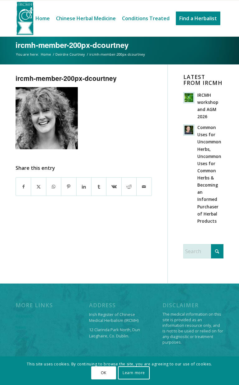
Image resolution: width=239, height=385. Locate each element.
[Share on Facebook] (23, 187)
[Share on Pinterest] (68, 187)
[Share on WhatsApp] (53, 187)
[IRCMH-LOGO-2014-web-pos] (25, 18)
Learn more (134, 372)
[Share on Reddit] (129, 187)
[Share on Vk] (113, 187)
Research (25, 316)
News (21, 327)
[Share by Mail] (144, 187)
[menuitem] (42, 18)
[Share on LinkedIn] (84, 187)
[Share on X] (38, 187)
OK (103, 372)
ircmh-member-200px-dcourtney (72, 44)
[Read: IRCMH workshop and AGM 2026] (188, 97)
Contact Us (26, 338)
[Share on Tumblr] (98, 187)
